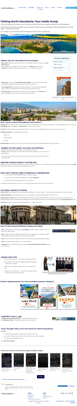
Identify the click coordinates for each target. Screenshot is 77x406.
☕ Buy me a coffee (62, 386)
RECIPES (53, 7)
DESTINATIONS (22, 7)
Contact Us (73, 403)
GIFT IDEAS (40, 9)
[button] (61, 393)
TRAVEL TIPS (40, 7)
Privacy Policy (60, 401)
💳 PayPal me (71, 386)
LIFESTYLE (59, 7)
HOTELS (47, 7)
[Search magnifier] (76, 8)
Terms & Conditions (70, 401)
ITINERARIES (31, 7)
